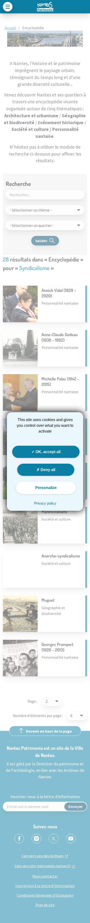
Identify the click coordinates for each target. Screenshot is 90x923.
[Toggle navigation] (7, 6)
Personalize (46, 488)
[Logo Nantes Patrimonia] (45, 6)
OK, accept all (47, 452)
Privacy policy (45, 503)
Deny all (47, 470)
